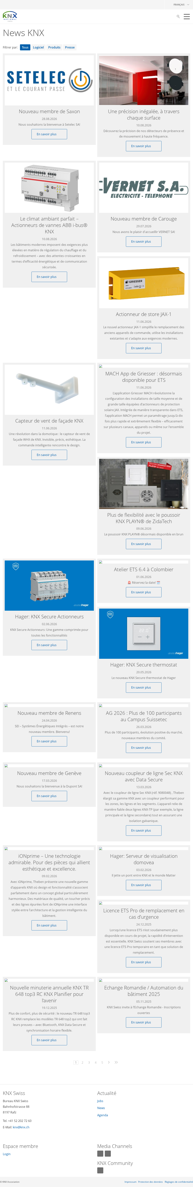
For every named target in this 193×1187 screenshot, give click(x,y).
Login (7, 1154)
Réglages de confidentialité (179, 1181)
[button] (186, 16)
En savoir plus (47, 134)
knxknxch (21, 1127)
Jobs (100, 1101)
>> (116, 1062)
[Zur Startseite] (10, 16)
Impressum (130, 1181)
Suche (178, 17)
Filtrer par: (10, 47)
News (101, 1108)
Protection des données (150, 1181)
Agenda (102, 1115)
